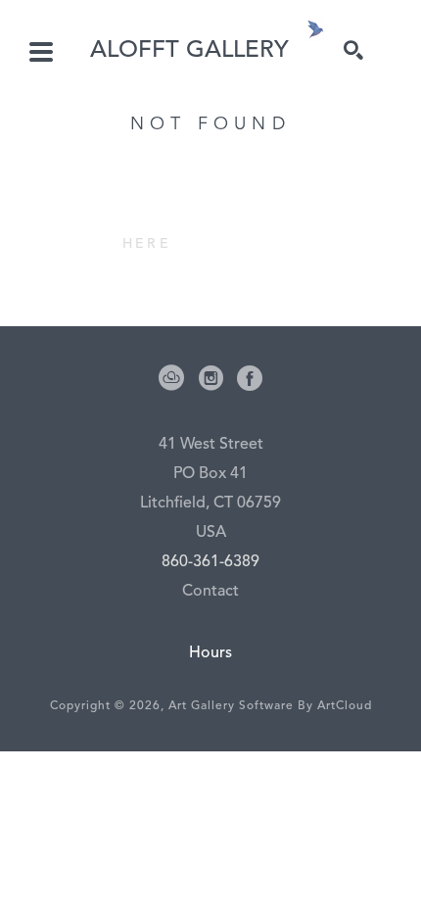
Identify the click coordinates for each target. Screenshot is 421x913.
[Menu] (41, 52)
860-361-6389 (210, 562)
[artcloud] (171, 378)
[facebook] (249, 378)
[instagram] (210, 378)
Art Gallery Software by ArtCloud (270, 706)
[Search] (353, 50)
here (146, 244)
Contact (210, 592)
